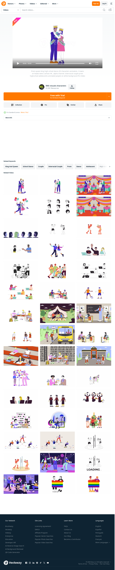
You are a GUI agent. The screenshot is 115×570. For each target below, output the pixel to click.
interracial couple (55, 166)
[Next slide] (106, 166)
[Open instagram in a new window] (30, 563)
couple (41, 166)
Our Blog (67, 536)
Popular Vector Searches (44, 536)
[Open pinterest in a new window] (37, 563)
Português (98, 533)
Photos (21, 4)
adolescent (90, 166)
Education (9, 539)
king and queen (11, 166)
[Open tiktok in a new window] (41, 563)
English (97, 526)
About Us (67, 533)
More (54, 4)
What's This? (24, 112)
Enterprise (9, 536)
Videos (32, 4)
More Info (9, 118)
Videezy (8, 533)
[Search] (102, 10)
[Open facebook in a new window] (26, 563)
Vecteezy (8, 529)
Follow (71, 88)
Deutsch (97, 536)
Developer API (10, 542)
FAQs (66, 526)
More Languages (100, 542)
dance (78, 166)
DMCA (37, 529)
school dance (28, 166)
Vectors (10, 4)
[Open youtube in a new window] (48, 563)
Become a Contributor (72, 539)
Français (97, 539)
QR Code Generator (12, 552)
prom (69, 166)
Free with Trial (56, 96)
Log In (103, 3)
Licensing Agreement (43, 526)
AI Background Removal (14, 549)
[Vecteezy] (3, 3)
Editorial (43, 4)
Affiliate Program (41, 533)
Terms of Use (81, 564)
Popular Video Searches (43, 542)
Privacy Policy (91, 564)
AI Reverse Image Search (14, 546)
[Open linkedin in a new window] (33, 563)
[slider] (59, 63)
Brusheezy (9, 526)
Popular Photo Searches (44, 539)
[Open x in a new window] (44, 563)
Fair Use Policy (103, 564)
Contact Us (68, 529)
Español (97, 529)
